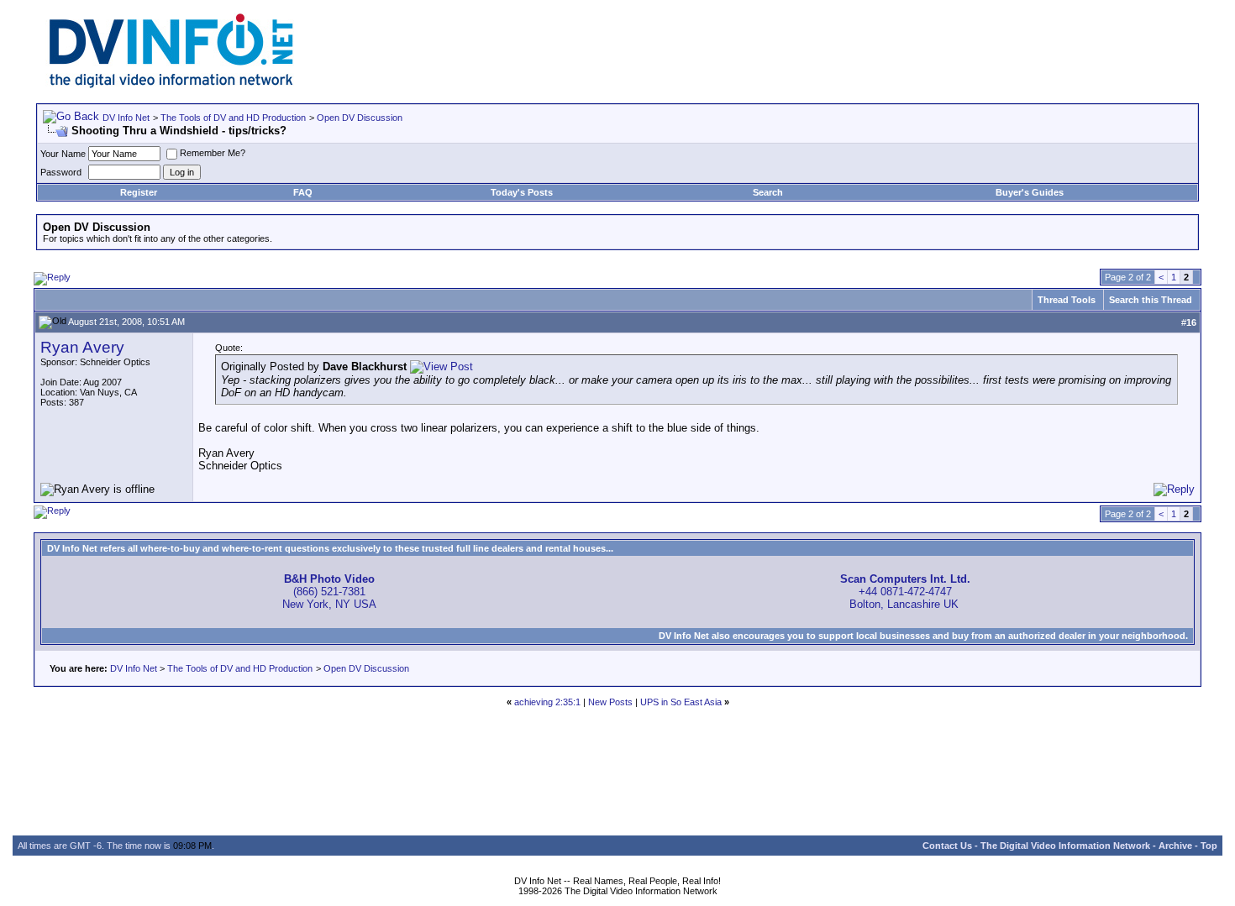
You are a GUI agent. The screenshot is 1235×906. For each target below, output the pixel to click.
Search (768, 192)
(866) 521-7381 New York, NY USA (329, 591)
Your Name (63, 154)
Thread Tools (1067, 300)
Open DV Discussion (359, 118)
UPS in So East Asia (681, 702)
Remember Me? (212, 153)
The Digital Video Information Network (1065, 846)
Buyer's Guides (1030, 192)
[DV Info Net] (171, 84)
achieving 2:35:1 (547, 702)
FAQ (303, 192)
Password (60, 172)
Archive (1175, 846)
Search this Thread (1150, 300)
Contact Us (947, 846)
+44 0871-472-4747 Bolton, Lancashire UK (905, 591)
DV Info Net (126, 118)
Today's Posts (522, 192)
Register (138, 192)
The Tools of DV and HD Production (233, 118)
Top (1209, 846)
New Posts (610, 702)
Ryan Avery (82, 347)
